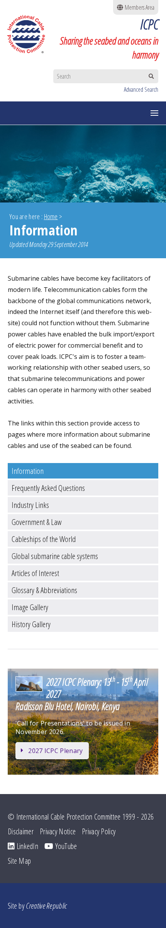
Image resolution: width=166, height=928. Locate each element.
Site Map (19, 861)
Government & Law (37, 521)
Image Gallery (30, 607)
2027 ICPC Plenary (55, 750)
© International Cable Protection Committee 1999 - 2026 (81, 816)
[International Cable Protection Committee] (30, 34)
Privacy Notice (58, 831)
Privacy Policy (98, 831)
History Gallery (31, 624)
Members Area (138, 7)
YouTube (65, 846)
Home (51, 216)
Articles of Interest (35, 573)
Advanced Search (141, 89)
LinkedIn (26, 846)
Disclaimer (21, 831)
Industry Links (30, 504)
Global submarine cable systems (55, 556)
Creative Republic (46, 906)
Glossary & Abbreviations (44, 590)
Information (28, 470)
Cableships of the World (44, 538)
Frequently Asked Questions (48, 487)
